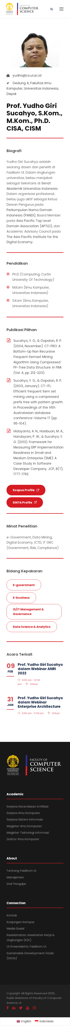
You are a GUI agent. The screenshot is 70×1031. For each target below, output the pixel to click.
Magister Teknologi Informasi (28, 833)
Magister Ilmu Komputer (24, 826)
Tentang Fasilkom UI (21, 871)
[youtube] (27, 1007)
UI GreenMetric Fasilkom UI (26, 946)
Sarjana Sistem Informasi (25, 819)
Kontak (12, 915)
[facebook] (8, 1007)
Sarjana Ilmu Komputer (23, 813)
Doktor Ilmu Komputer (23, 839)
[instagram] (34, 1007)
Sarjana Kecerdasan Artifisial (27, 806)
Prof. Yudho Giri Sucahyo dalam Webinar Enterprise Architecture (40, 702)
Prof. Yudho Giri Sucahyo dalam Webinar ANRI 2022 (40, 669)
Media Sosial (15, 928)
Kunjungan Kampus (20, 922)
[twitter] (20, 1007)
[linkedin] (13, 1007)
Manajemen (15, 877)
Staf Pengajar (16, 884)
